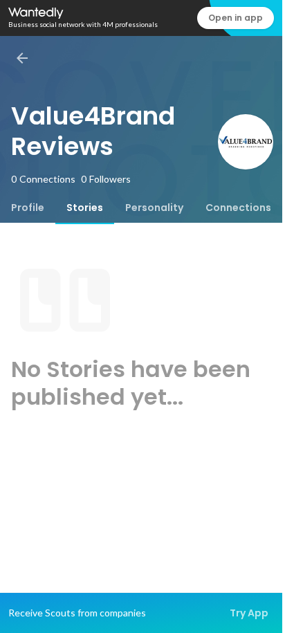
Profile (27, 207)
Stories (84, 207)
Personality (154, 207)
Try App (249, 613)
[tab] (27, 207)
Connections (238, 207)
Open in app (235, 18)
